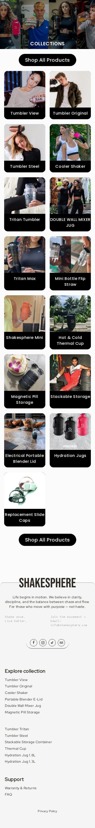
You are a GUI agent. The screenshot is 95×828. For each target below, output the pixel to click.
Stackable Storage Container (28, 742)
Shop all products (47, 60)
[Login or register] (67, 7)
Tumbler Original (18, 686)
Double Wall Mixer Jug (23, 705)
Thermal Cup (15, 748)
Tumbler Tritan (17, 729)
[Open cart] (76, 7)
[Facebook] (33, 642)
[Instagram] (43, 642)
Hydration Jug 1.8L (20, 755)
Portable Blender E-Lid (23, 699)
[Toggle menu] (87, 7)
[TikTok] (52, 642)
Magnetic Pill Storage (22, 712)
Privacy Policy (47, 811)
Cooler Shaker (16, 692)
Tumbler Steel (16, 735)
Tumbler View (16, 680)
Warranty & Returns (21, 788)
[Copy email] (61, 642)
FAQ (8, 794)
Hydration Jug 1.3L (20, 761)
